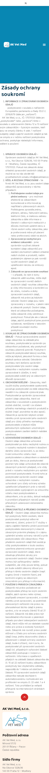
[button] (25, 3)
